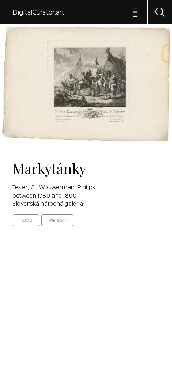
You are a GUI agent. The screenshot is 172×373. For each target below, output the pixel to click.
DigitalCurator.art (38, 12)
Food (26, 220)
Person (57, 220)
